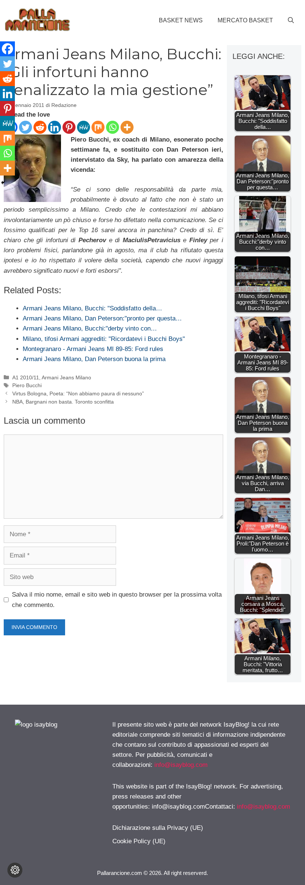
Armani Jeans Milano (66, 377)
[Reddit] (39, 127)
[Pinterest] (69, 127)
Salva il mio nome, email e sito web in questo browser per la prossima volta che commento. (117, 599)
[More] (127, 127)
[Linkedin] (54, 127)
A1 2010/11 (25, 377)
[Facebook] (7, 48)
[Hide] (3, 183)
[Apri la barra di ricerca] (290, 20)
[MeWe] (83, 127)
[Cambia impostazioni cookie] (14, 870)
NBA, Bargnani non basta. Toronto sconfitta (63, 402)
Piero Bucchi (27, 385)
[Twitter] (25, 127)
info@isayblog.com (181, 764)
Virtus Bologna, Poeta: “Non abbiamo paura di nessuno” (78, 393)
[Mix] (98, 127)
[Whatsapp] (112, 127)
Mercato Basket (245, 20)
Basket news (181, 20)
